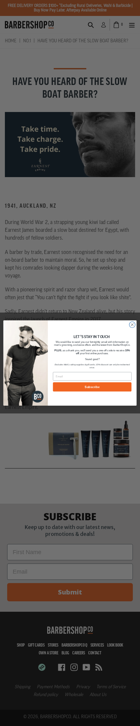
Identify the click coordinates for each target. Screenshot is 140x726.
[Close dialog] (132, 325)
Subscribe (92, 386)
